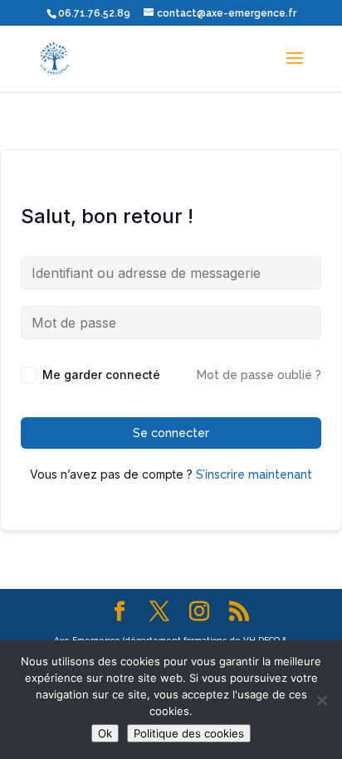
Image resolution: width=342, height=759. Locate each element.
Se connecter (171, 433)
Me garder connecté (101, 374)
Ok (105, 733)
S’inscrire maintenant (254, 474)
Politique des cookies (189, 733)
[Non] (321, 700)
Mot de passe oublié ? (259, 375)
